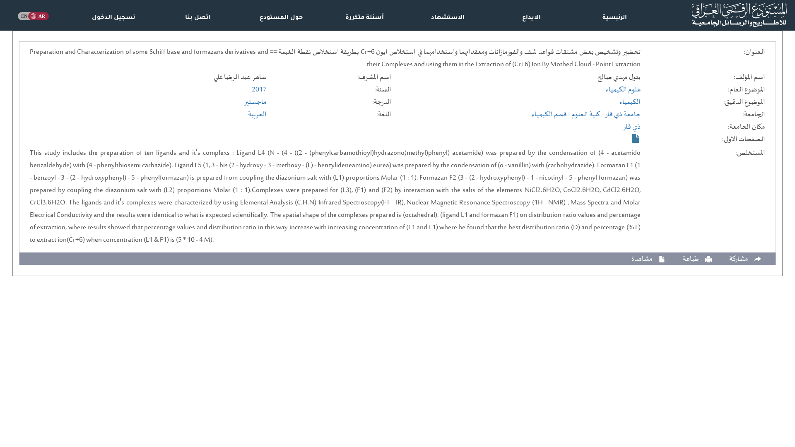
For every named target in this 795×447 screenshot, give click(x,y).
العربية (257, 114)
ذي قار (632, 127)
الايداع (531, 18)
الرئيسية (614, 18)
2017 (259, 90)
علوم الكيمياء (623, 90)
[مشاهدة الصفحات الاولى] (636, 138)
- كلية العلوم (588, 114)
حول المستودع (281, 18)
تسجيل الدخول (113, 18)
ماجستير (255, 102)
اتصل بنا (198, 18)
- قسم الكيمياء (551, 114)
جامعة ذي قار (623, 114)
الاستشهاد (448, 18)
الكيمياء (630, 102)
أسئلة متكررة (364, 18)
